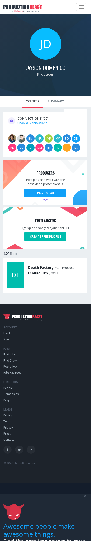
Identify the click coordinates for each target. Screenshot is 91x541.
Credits (32, 101)
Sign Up (9, 339)
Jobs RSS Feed (13, 373)
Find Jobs (10, 354)
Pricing (8, 415)
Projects (9, 400)
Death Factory (41, 267)
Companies (11, 394)
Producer (45, 74)
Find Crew (10, 360)
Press (7, 434)
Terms (8, 421)
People (8, 388)
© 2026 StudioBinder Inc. (20, 463)
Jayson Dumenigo (46, 67)
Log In (7, 333)
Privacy (8, 427)
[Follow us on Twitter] (19, 450)
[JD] (45, 58)
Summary (56, 101)
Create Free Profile (45, 236)
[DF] (15, 287)
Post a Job (45, 193)
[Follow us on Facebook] (8, 450)
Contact (9, 440)
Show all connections (32, 123)
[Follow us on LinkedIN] (31, 450)
